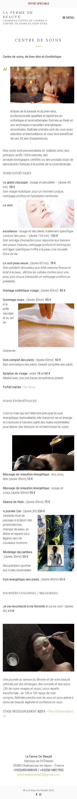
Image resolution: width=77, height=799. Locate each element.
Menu (69, 17)
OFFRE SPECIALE (38, 3)
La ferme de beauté (18, 14)
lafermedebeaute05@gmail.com (38, 774)
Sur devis (29, 387)
